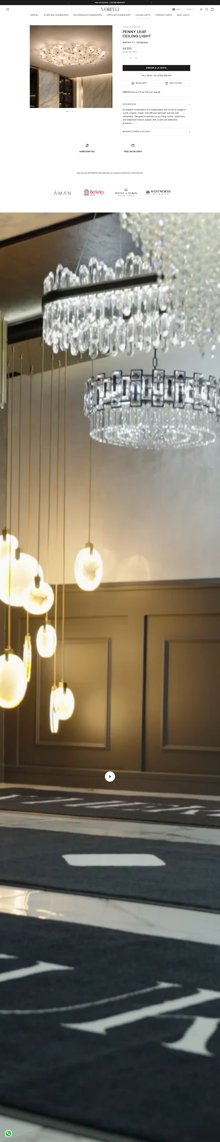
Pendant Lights (163, 15)
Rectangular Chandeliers (88, 15)
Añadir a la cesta (156, 68)
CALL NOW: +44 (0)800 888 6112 (156, 75)
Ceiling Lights (142, 15)
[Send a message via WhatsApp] (9, 1133)
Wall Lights (183, 15)
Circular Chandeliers (118, 15)
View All (34, 15)
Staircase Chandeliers (56, 15)
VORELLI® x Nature (131, 27)
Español (190, 9)
